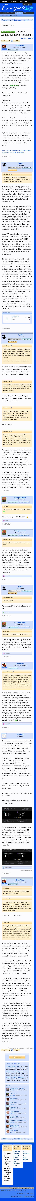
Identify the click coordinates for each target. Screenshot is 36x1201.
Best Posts (5, 15)
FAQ (31, 1193)
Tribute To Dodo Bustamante (15, 1077)
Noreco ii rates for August (17, 1088)
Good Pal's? (13, 1093)
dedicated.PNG (15, 316)
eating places (14, 1098)
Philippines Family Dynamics (15, 1072)
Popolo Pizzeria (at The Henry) (18, 1120)
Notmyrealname (20, 498)
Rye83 (20, 163)
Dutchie (12, 1090)
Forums (18, 13)
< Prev (3, 40)
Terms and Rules (16, 1196)
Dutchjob (20, 734)
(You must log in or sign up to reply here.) (20, 1048)
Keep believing (14, 1107)
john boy (12, 1095)
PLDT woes (13, 1102)
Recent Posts (13, 15)
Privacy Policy (29, 1196)
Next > (17, 40)
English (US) (21, 1190)
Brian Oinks (20, 45)
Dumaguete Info (7, 13)
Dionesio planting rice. (12, 1066)
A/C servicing (14, 1116)
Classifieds (14, 1)
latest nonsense (14, 1111)
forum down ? (14, 1130)
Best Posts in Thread (27, 38)
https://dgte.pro (29, 1188)
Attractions (23, 1)
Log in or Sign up (27, 4)
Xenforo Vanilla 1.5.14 (8, 1190)
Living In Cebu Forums (17, 1153)
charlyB (12, 1100)
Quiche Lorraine (14, 1125)
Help (27, 1193)
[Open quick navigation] (32, 20)
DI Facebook (26, 1153)
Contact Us (21, 1193)
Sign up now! (17, 1057)
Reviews (4, 1)
